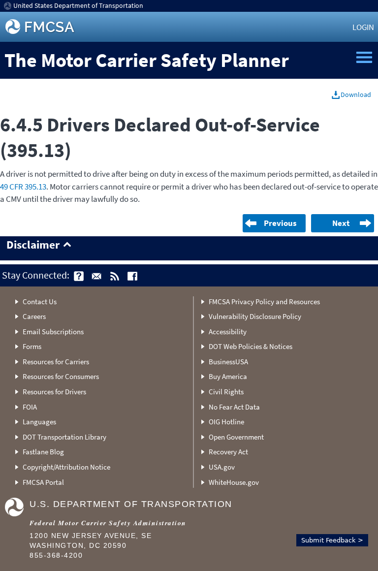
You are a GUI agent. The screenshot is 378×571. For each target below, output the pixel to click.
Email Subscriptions (53, 331)
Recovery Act (228, 451)
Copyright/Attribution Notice (66, 467)
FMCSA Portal (43, 482)
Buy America (228, 376)
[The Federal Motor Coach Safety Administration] (40, 26)
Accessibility (228, 331)
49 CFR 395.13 (23, 186)
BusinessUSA (228, 361)
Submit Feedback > (332, 540)
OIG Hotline (226, 421)
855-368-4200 (56, 555)
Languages (39, 421)
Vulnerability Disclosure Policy (255, 316)
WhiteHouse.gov (234, 482)
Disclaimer (33, 245)
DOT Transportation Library (64, 437)
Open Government (236, 437)
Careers (34, 316)
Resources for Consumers (61, 376)
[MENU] (364, 57)
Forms (32, 346)
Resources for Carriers (56, 361)
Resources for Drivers (54, 391)
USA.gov (222, 467)
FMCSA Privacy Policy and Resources (264, 301)
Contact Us (40, 301)
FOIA (30, 407)
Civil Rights (226, 391)
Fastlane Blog (43, 451)
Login (363, 27)
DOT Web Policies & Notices (250, 346)
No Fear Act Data (234, 407)
